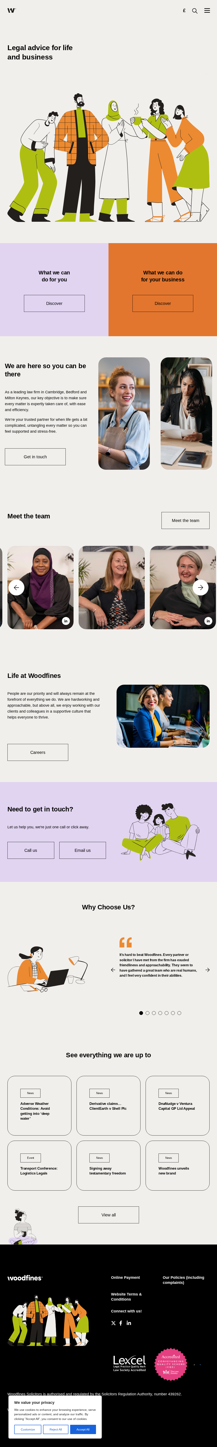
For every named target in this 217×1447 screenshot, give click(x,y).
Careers (37, 752)
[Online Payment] (184, 11)
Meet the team (185, 520)
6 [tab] (173, 1013)
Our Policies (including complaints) (183, 1280)
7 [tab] (179, 1013)
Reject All (56, 1429)
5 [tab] (166, 1013)
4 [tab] (160, 1013)
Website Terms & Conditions (126, 1297)
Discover (54, 303)
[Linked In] (128, 1322)
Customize (28, 1429)
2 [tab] (147, 1013)
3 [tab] (154, 1013)
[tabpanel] (160, 957)
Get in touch (35, 456)
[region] (55, 1417)
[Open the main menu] (207, 11)
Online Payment (125, 1277)
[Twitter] (113, 1322)
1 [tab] (141, 1013)
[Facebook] (120, 1322)
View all (109, 1215)
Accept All (83, 1429)
